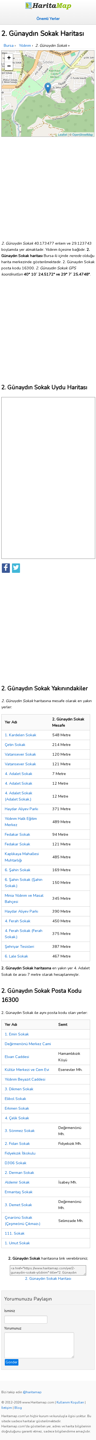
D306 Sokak (15, 1163)
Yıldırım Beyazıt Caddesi (25, 1079)
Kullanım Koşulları (70, 1402)
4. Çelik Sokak (17, 1118)
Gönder (12, 1362)
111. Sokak (15, 1233)
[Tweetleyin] (16, 568)
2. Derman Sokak (19, 1172)
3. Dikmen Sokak (19, 1089)
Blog (18, 1408)
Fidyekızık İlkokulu (20, 1153)
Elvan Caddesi (17, 1056)
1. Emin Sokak (17, 1034)
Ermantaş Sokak (19, 1192)
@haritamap (32, 1392)
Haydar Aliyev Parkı (21, 809)
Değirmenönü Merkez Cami (28, 1043)
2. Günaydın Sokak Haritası (48, 1278)
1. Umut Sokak (17, 1243)
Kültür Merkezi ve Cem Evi (27, 1069)
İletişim (6, 1408)
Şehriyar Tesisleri (19, 946)
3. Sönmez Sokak (20, 1130)
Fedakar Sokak (17, 834)
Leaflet (62, 134)
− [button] (9, 66)
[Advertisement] (48, 186)
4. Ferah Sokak (17, 921)
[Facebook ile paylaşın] (6, 568)
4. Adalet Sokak (18, 773)
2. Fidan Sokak (17, 1143)
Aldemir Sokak (17, 1182)
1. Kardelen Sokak (20, 735)
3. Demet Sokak (18, 1204)
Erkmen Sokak (17, 1108)
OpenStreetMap (82, 134)
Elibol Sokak (15, 1098)
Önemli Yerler (48, 18)
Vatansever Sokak (20, 754)
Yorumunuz (12, 1328)
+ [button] (9, 57)
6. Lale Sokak (16, 956)
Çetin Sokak (15, 744)
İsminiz (9, 1311)
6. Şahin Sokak (17, 870)
